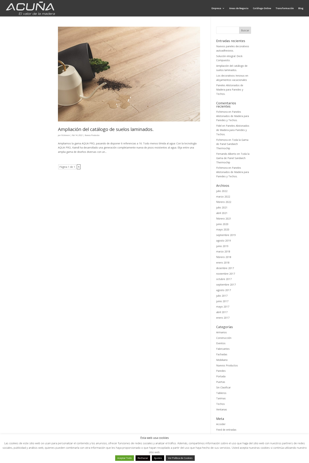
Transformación (285, 8)
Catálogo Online (262, 8)
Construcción (223, 338)
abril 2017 (221, 312)
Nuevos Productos (92, 135)
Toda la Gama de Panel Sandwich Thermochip (232, 144)
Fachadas (221, 354)
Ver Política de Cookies (180, 458)
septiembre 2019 (226, 235)
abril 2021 (221, 213)
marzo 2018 (223, 251)
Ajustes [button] (158, 458)
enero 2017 (222, 317)
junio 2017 (222, 301)
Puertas (220, 382)
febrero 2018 (223, 257)
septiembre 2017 (226, 284)
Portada (220, 376)
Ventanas (221, 409)
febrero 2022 (223, 202)
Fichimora (65, 135)
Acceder (220, 424)
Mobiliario (222, 360)
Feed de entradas (226, 429)
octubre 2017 (224, 279)
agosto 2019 (223, 240)
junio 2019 (222, 246)
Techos (220, 404)
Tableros (221, 393)
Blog (300, 8)
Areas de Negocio (238, 8)
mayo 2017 (222, 306)
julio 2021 (221, 207)
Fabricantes (223, 348)
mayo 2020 (222, 229)
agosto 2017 (223, 290)
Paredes (221, 370)
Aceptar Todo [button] (124, 458)
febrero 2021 (223, 218)
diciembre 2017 (225, 268)
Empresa (216, 8)
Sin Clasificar (223, 387)
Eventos (220, 343)
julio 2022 (221, 191)
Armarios (221, 332)
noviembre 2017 (225, 273)
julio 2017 (221, 295)
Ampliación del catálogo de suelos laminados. (106, 129)
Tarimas (221, 398)
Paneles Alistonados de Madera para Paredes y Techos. (229, 90)
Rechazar (143, 458)
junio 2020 (222, 224)
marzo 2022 (223, 196)
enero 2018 (222, 262)
